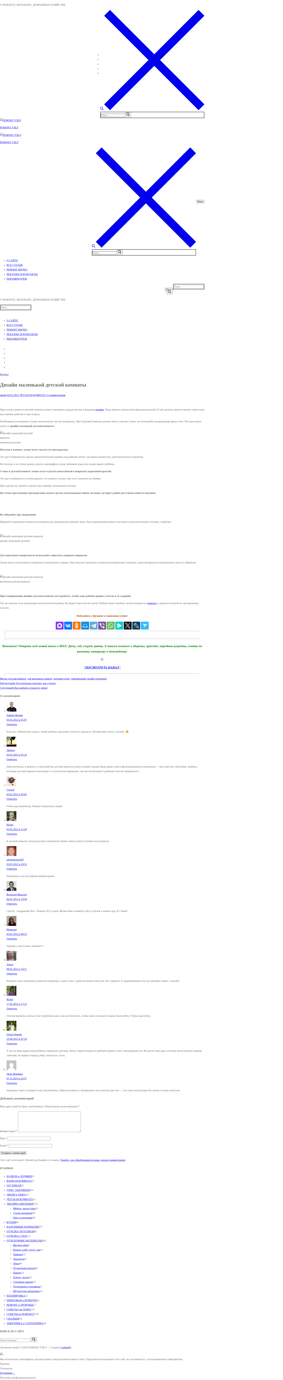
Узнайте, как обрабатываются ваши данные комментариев (92, 1160)
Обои (16, 1263)
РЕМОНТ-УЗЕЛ (9, 127)
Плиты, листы (21, 1277)
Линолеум (19, 1259)
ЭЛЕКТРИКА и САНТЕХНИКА (25, 1323)
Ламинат (18, 1254)
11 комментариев (56, 395)
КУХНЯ (11, 1222)
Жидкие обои (20, 1245)
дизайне (99, 409)
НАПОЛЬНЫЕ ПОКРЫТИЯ (23, 1226)
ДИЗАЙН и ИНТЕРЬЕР (20, 1203)
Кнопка (4, 374)
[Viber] (102, 626)
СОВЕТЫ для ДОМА (19, 1309)
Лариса (11, 750)
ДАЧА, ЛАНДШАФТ (19, 1190)
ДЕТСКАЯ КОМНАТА (32, 395)
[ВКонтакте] (68, 626)
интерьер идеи (61, 678)
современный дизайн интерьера (89, 678)
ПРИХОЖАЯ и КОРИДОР (22, 1300)
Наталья (12, 929)
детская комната (17, 678)
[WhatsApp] (111, 626)
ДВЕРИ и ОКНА (16, 1194)
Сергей (10, 789)
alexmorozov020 (15, 859)
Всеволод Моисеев (17, 894)
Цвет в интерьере (23, 1217)
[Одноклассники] (77, 626)
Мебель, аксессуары (24, 1208)
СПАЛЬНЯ (13, 1318)
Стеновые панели (23, 1282)
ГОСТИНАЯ (14, 1185)
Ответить (12, 724)
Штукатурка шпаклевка (26, 1291)
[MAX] (60, 626)
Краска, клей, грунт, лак (26, 1249)
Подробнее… (7, 1373)
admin (3, 395)
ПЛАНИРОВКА (16, 1295)
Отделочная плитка (24, 1268)
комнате (152, 603)
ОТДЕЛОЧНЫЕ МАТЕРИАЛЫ (24, 1240)
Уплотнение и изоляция (26, 1286)
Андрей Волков (15, 715)
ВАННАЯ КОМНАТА (19, 1181)
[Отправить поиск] (169, 291)
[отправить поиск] (128, 114)
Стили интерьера (22, 1213)
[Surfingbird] (145, 626)
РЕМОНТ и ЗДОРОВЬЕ (20, 1305)
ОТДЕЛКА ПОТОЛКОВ (20, 1231)
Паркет (17, 1272)
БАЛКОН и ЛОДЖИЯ (19, 1176)
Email (4, 1145)
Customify (65, 1347)
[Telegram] (94, 626)
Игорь (10, 824)
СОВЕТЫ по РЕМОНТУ (21, 1314)
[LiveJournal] (136, 626)
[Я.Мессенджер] (119, 626)
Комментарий (8, 1131)
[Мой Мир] (85, 626)
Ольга (10, 964)
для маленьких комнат (39, 678)
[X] (128, 626)
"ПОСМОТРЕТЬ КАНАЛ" (102, 667)
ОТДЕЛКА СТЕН (17, 1236)
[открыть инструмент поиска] (152, 109)
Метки (4, 678)
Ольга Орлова (14, 1034)
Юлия (10, 999)
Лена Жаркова (15, 1074)
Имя (3, 1138)
